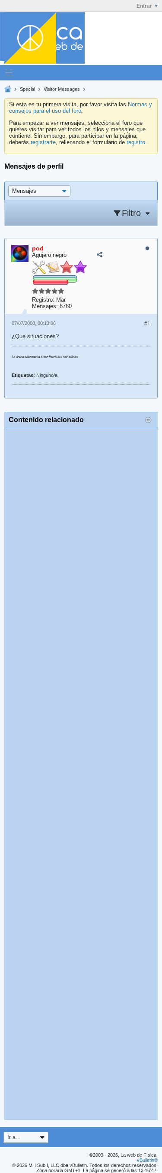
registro (136, 142)
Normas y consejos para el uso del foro (80, 107)
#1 (147, 324)
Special (27, 89)
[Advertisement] (81, 774)
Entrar (144, 6)
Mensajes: (45, 306)
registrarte (43, 142)
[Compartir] (99, 254)
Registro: (43, 299)
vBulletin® (147, 1160)
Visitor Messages (62, 89)
